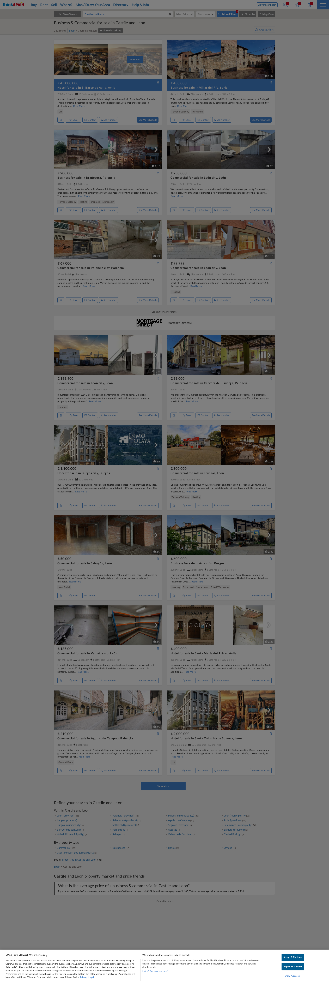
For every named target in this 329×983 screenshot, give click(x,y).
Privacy (84, 977)
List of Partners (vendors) (155, 971)
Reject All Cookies (292, 966)
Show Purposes (292, 975)
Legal (91, 977)
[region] (164, 966)
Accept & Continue (292, 957)
